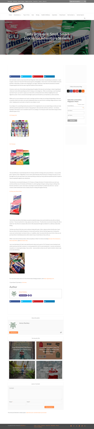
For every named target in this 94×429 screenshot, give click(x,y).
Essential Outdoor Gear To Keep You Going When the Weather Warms (49, 349)
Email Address (75, 105)
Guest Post (35, 1)
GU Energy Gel (13, 115)
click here (24, 282)
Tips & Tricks (26, 14)
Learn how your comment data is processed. (36, 412)
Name (11, 401)
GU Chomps (12, 144)
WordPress (23, 425)
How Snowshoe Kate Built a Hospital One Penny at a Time (22, 349)
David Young (50, 353)
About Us (44, 1)
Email (28, 401)
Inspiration (54, 14)
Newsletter (10, 1)
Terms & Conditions (38, 426)
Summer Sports (80, 14)
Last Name (70, 115)
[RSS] (83, 91)
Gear (33, 14)
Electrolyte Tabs (24, 240)
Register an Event (28, 1)
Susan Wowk (22, 372)
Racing (37, 14)
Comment (11, 388)
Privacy (57, 425)
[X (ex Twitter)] (80, 91)
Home (10, 14)
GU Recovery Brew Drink (15, 191)
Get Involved (70, 14)
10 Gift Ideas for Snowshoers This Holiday (49, 369)
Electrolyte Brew (13, 240)
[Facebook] (71, 91)
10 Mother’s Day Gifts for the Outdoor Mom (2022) (22, 369)
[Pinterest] (74, 91)
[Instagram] (68, 91)
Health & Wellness (45, 14)
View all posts (14, 332)
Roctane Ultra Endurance (54, 238)
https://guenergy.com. (49, 278)
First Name (70, 110)
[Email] (31, 295)
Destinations (17, 14)
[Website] (29, 295)
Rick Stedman (23, 353)
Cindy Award (62, 14)
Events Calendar (21, 1)
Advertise (15, 1)
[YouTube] (77, 91)
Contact (40, 1)
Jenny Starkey (38, 41)
